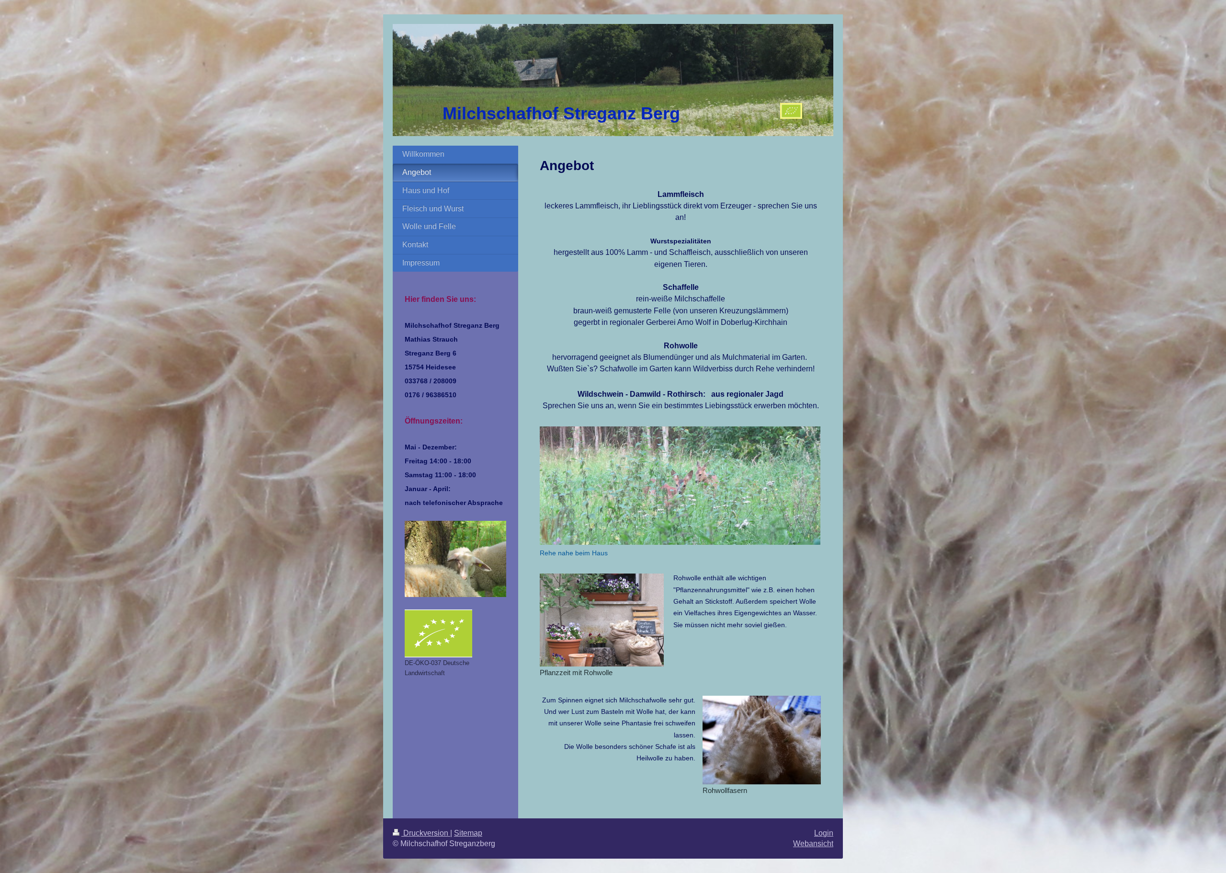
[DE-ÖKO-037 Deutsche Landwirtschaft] (438, 633)
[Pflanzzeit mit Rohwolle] (602, 620)
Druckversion (425, 833)
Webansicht (813, 843)
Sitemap (468, 833)
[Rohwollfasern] (762, 740)
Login (823, 833)
